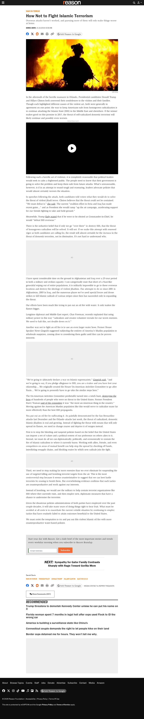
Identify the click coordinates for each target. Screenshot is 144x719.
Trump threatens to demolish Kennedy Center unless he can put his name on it (72, 607)
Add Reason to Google (70, 34)
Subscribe (65, 550)
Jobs (43, 682)
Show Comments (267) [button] (41, 594)
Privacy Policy (42, 699)
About (5, 682)
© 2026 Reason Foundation (13, 699)
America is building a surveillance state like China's (57, 623)
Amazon (100, 682)
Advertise (61, 682)
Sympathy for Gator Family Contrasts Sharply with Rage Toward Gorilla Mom (72, 563)
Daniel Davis (31, 28)
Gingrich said (99, 379)
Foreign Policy (44, 579)
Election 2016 (82, 579)
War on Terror (33, 11)
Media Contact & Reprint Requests (99, 586)
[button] (140, 2)
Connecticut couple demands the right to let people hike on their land (67, 628)
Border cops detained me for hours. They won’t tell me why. (61, 634)
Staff (36, 682)
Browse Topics (17, 682)
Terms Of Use (54, 699)
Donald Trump (56, 579)
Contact (82, 682)
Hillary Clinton (69, 579)
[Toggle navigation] (3, 3)
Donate (51, 682)
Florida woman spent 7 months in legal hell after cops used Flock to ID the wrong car (70, 616)
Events (29, 682)
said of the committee (51, 403)
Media (92, 682)
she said (51, 204)
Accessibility (30, 699)
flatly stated (51, 216)
